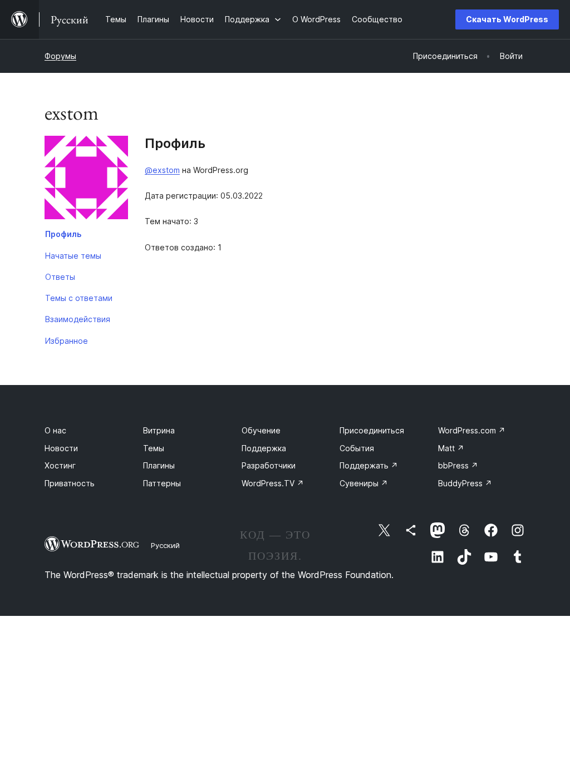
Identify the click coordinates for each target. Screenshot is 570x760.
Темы (153, 448)
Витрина (159, 430)
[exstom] (86, 180)
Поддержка (264, 448)
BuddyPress (465, 483)
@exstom (162, 170)
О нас (55, 430)
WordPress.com (471, 430)
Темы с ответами (78, 298)
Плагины (159, 465)
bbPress (458, 465)
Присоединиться (372, 430)
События (357, 448)
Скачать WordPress (507, 19)
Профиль (63, 234)
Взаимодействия (77, 319)
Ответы (60, 277)
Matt (451, 448)
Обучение (261, 430)
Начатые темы (73, 255)
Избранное (66, 341)
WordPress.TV (273, 483)
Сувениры (364, 483)
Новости (61, 448)
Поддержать (369, 465)
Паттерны (162, 483)
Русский (165, 545)
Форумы (60, 56)
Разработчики (269, 465)
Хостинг (60, 465)
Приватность (70, 483)
